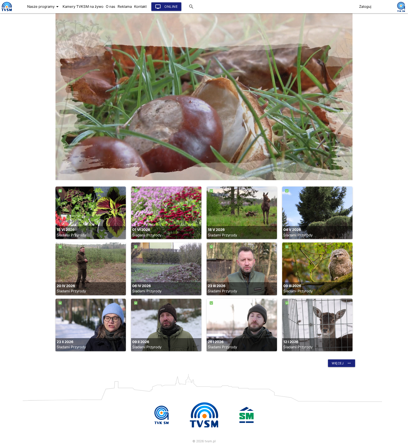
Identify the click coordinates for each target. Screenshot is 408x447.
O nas (110, 6)
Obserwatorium (19, 61)
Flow (9, 23)
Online (166, 6)
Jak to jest (15, 42)
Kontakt (140, 6)
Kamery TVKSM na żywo (83, 6)
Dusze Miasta (17, 79)
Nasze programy (43, 6)
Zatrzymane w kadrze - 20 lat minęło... (40, 89)
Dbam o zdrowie (20, 51)
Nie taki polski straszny (26, 98)
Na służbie (14, 70)
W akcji (12, 108)
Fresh (10, 32)
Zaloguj (365, 6)
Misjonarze (15, 13)
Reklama (125, 6)
